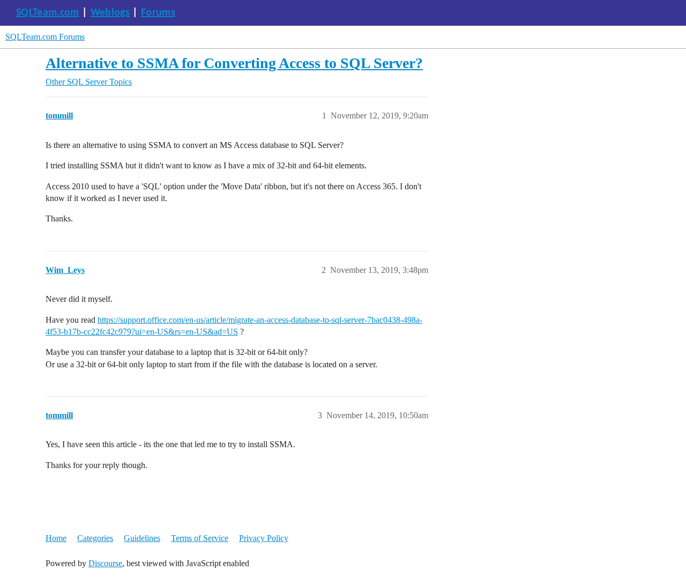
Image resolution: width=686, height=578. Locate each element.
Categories (95, 538)
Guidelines (142, 538)
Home (56, 538)
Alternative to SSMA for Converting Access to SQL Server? (234, 63)
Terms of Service (199, 538)
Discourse (105, 563)
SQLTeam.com (47, 13)
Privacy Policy (263, 538)
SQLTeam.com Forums (45, 36)
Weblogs (110, 13)
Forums (158, 13)
